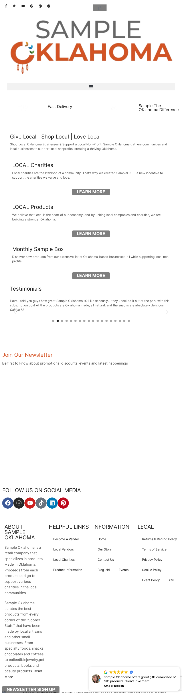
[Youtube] (30, 503)
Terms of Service (154, 549)
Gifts (58, 121)
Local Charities (64, 559)
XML (172, 580)
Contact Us (106, 559)
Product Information (67, 570)
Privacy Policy (152, 559)
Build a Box (123, 121)
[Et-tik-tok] (41, 503)
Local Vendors (63, 549)
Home (102, 539)
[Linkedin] (52, 503)
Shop (25, 121)
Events (124, 570)
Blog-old (104, 570)
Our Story (105, 549)
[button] (91, 86)
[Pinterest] (63, 503)
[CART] (100, 7)
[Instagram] (18, 503)
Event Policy (151, 580)
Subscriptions (91, 121)
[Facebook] (7, 503)
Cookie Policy (152, 570)
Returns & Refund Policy (159, 539)
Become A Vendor (66, 539)
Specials (156, 121)
